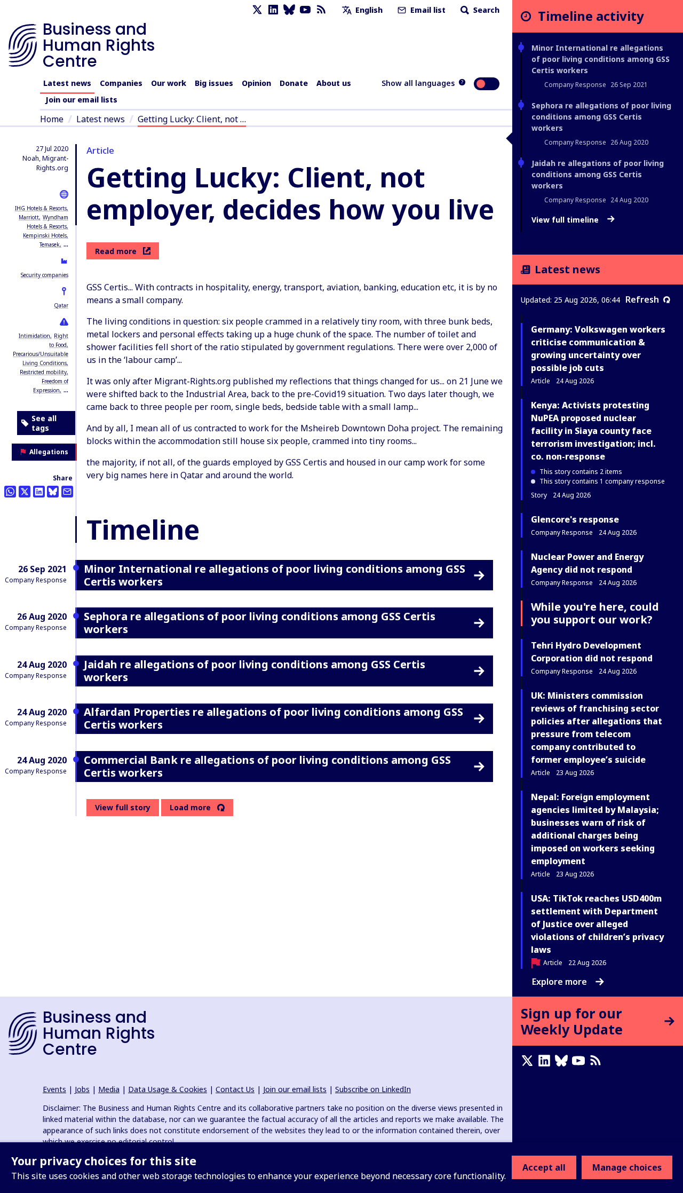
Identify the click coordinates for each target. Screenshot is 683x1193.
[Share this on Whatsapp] (10, 491)
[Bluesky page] (289, 9)
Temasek (49, 244)
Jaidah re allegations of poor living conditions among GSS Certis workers (597, 174)
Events (54, 1089)
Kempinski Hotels (45, 235)
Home (51, 119)
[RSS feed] (321, 9)
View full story (122, 807)
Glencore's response (575, 519)
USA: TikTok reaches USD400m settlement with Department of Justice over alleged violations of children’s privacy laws (597, 923)
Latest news (67, 83)
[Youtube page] (305, 9)
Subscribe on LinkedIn (373, 1089)
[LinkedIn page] (273, 9)
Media (109, 1089)
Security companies (44, 275)
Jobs (82, 1089)
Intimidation (34, 335)
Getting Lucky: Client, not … (192, 119)
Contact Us (235, 1089)
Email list (427, 10)
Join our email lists (81, 99)
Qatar (61, 305)
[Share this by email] (67, 491)
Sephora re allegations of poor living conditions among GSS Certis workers (601, 116)
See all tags (44, 423)
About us (333, 83)
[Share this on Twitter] (24, 491)
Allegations (48, 451)
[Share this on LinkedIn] (39, 491)
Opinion (256, 83)
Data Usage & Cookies (167, 1089)
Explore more (559, 981)
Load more (190, 807)
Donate (294, 83)
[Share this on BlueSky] (53, 491)
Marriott (29, 217)
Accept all (544, 1167)
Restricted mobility (43, 372)
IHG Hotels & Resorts (41, 208)
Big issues (214, 83)
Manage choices (627, 1167)
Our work (168, 83)
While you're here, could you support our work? (595, 613)
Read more (116, 251)
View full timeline (566, 220)
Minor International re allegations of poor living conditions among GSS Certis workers (600, 59)
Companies (121, 83)
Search (485, 10)
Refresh (642, 299)
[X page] (257, 9)
